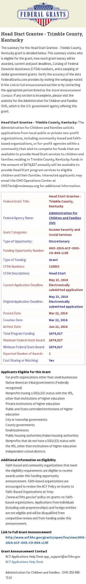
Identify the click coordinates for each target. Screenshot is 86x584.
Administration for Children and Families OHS (65, 218)
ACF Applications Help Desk (24, 562)
